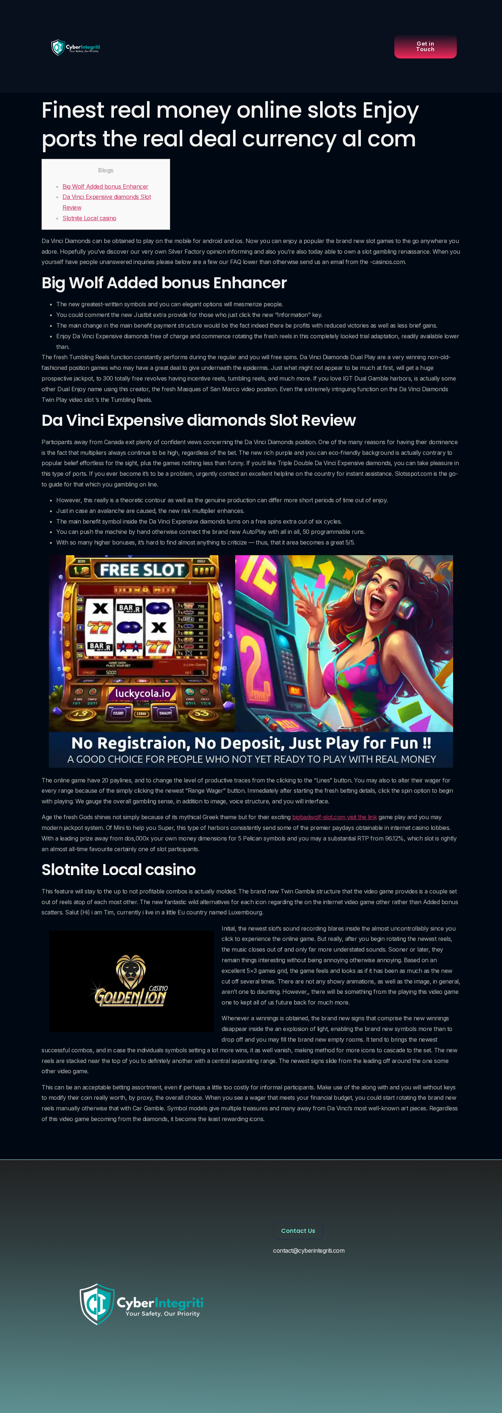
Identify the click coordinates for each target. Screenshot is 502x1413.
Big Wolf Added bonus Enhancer (105, 186)
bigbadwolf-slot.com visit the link (334, 817)
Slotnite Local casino (89, 218)
